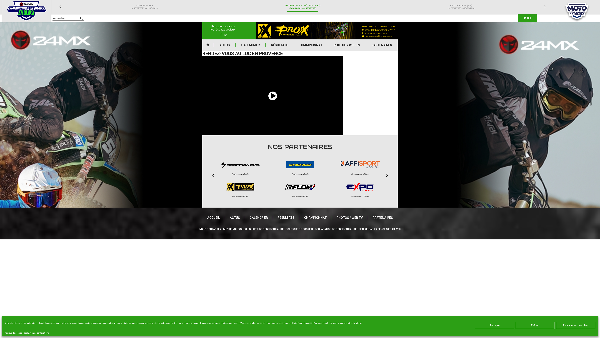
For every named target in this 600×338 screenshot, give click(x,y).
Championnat (311, 45)
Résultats (279, 45)
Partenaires (382, 45)
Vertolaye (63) (461, 6)
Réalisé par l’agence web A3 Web (380, 229)
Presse (527, 18)
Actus (224, 45)
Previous (60, 7)
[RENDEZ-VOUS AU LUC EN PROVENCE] (272, 95)
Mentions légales (235, 229)
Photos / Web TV (347, 45)
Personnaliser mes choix (575, 325)
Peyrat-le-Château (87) (302, 6)
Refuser (535, 325)
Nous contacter (210, 229)
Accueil (208, 45)
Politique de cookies (13, 333)
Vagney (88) (144, 6)
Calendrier (250, 45)
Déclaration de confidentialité (36, 333)
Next (545, 7)
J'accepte (495, 325)
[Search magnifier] (81, 18)
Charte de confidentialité (266, 229)
